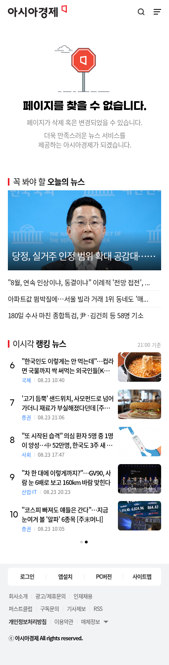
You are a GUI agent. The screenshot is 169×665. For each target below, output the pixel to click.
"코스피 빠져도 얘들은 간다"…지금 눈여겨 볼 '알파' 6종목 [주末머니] (65, 514)
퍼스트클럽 (20, 608)
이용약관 (63, 621)
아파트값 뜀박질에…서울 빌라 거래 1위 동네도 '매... (78, 299)
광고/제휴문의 (50, 596)
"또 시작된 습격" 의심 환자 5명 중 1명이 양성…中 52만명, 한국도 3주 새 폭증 (67, 440)
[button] (81, 542)
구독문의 (49, 608)
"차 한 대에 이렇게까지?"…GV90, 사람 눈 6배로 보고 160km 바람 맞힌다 (66, 477)
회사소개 (18, 596)
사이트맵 (141, 576)
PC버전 (104, 576)
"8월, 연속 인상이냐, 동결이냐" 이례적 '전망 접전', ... (79, 282)
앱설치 (65, 576)
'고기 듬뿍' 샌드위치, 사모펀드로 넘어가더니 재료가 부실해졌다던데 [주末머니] (68, 403)
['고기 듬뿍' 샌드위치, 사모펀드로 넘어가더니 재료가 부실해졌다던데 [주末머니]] (139, 404)
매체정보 (90, 621)
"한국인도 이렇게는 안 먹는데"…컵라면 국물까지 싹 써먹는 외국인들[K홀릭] (68, 365)
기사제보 (76, 608)
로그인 (27, 576)
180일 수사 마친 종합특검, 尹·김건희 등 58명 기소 (75, 315)
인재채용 (82, 596)
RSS (98, 608)
